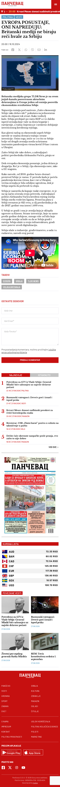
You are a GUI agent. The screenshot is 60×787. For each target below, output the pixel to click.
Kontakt (5, 732)
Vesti (19, 17)
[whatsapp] (26, 50)
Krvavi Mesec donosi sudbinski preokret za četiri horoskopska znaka (29, 411)
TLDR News (33, 281)
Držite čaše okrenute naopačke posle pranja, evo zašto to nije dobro (32, 437)
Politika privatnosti (11, 737)
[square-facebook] (3, 767)
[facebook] (12, 50)
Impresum (6, 726)
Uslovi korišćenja (40, 721)
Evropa (6, 281)
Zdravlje (36, 696)
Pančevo (5, 686)
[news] (15, 604)
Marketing (36, 737)
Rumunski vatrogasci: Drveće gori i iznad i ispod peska (29, 398)
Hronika (5, 696)
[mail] (39, 50)
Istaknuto (44, 375)
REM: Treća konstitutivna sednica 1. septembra (43, 656)
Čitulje (35, 711)
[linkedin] (45, 50)
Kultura (35, 691)
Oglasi (34, 706)
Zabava (4, 706)
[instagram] (16, 767)
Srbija (19, 281)
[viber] (32, 50)
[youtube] (23, 767)
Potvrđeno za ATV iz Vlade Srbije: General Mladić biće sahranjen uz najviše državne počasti (28, 385)
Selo (23, 429)
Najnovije (15, 375)
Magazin (25, 416)
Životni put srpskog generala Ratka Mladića (14, 655)
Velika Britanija (11, 287)
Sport (4, 701)
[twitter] (19, 50)
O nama (4, 721)
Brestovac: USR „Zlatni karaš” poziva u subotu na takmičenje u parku (32, 424)
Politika (8, 17)
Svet (3, 711)
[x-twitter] (10, 767)
